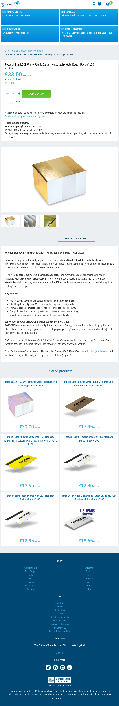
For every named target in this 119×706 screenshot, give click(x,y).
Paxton (30, 588)
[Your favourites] (99, 4)
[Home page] (10, 4)
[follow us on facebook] (55, 667)
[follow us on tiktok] (69, 667)
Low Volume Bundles (59, 631)
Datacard (88, 567)
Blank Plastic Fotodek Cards (27, 50)
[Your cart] (107, 4)
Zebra (88, 588)
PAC (89, 585)
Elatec (89, 571)
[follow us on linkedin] (62, 667)
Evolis (30, 574)
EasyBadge (30, 571)
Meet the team (60, 620)
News (59, 606)
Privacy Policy (59, 627)
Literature (59, 613)
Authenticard (30, 567)
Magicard (88, 582)
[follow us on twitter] (48, 667)
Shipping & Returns (59, 624)
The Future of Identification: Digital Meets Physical (59, 645)
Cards (8, 50)
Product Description (77, 238)
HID (30, 578)
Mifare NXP (30, 585)
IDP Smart (89, 578)
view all (59, 652)
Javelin (30, 582)
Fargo (88, 574)
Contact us (59, 610)
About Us (59, 602)
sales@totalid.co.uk (99, 351)
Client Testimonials (59, 617)
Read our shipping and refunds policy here (25, 116)
